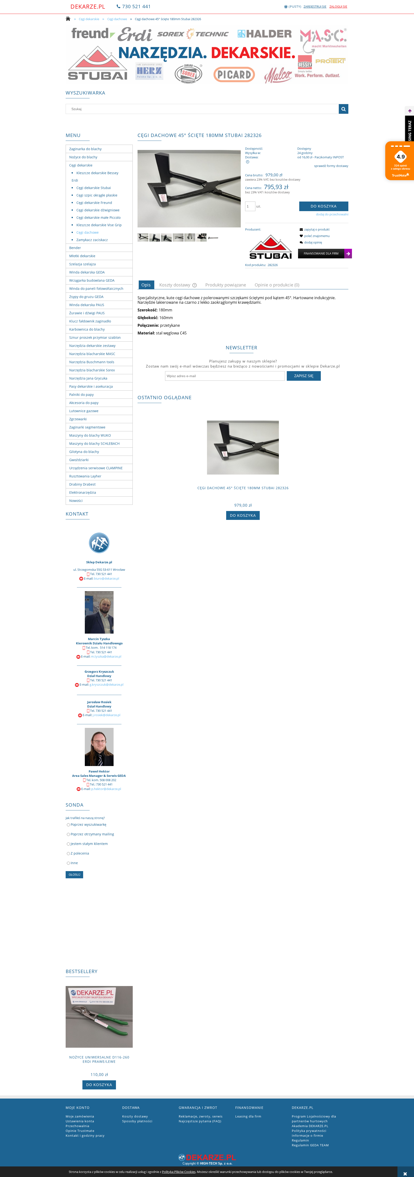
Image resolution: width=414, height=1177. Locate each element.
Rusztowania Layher (85, 476)
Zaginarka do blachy (85, 149)
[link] (207, 54)
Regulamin (300, 1140)
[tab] (146, 284)
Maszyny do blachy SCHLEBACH (94, 443)
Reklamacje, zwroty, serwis (201, 1116)
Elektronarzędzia (82, 492)
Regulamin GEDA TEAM (310, 1145)
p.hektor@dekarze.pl (106, 789)
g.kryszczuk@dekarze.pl (106, 684)
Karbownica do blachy (87, 329)
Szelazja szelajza (82, 264)
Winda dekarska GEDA (87, 272)
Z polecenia (80, 853)
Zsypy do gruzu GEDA (86, 296)
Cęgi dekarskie (80, 165)
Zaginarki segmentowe (87, 427)
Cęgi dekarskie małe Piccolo (98, 217)
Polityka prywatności (309, 1131)
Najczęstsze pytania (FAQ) (200, 1121)
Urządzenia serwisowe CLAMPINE (96, 468)
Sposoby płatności (137, 1121)
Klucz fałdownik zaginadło (90, 321)
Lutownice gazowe (83, 411)
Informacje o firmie (307, 1135)
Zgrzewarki (78, 419)
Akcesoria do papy (83, 402)
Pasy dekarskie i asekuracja (91, 386)
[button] (314, 229)
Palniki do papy (81, 394)
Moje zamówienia (80, 1116)
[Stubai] (270, 247)
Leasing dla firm (248, 1116)
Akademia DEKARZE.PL (310, 1126)
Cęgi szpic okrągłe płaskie (96, 195)
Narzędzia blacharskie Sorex (92, 370)
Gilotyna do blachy (84, 451)
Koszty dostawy (135, 1116)
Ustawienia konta (80, 1121)
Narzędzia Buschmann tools (91, 362)
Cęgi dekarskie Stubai (93, 187)
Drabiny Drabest (82, 484)
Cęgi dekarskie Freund (94, 202)
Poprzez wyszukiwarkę (88, 824)
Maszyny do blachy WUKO (90, 435)
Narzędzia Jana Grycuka (88, 378)
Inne (74, 863)
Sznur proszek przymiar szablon (95, 337)
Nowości (76, 500)
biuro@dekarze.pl (106, 578)
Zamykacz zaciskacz (92, 240)
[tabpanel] (243, 315)
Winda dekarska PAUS (86, 305)
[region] (207, 54)
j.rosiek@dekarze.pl (106, 715)
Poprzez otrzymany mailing (92, 834)
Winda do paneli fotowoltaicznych (96, 288)
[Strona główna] (69, 19)
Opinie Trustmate (80, 1131)
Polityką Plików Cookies (179, 1172)
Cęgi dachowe (87, 232)
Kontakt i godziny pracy (85, 1135)
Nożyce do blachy (83, 157)
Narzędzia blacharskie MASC (92, 353)
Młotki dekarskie (82, 256)
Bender (75, 247)
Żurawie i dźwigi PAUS (87, 313)
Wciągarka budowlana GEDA (92, 280)
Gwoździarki (79, 460)
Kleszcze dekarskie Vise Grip (99, 225)
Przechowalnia (77, 1126)
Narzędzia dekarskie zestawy (92, 345)
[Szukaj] (343, 109)
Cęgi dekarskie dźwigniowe (98, 210)
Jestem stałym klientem (89, 843)
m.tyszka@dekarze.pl (106, 656)
